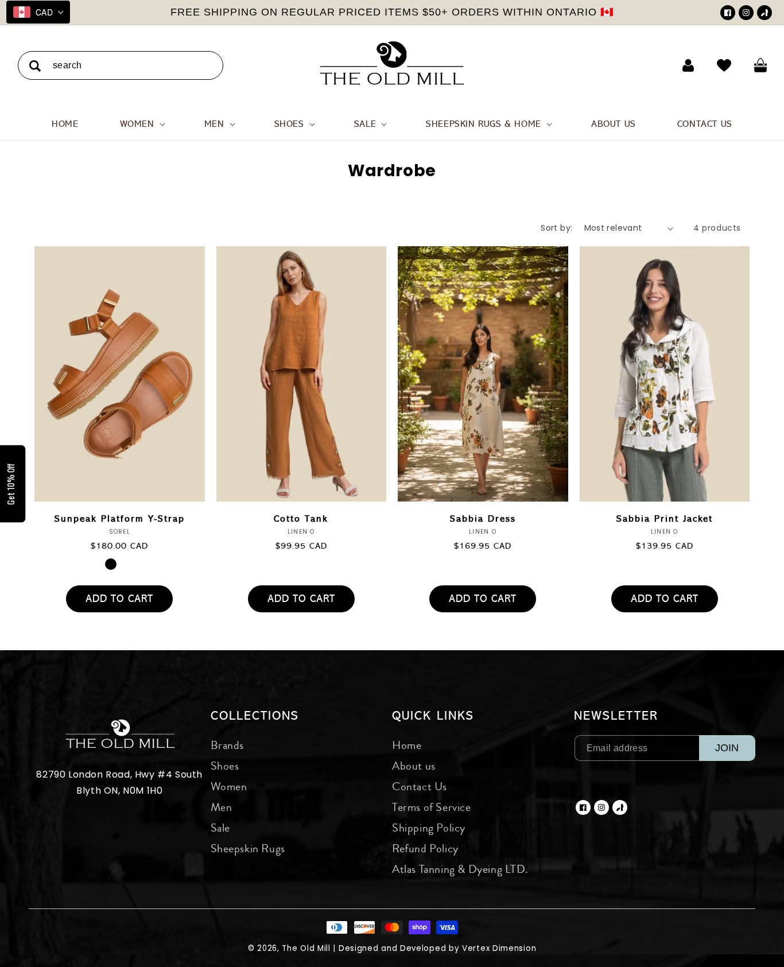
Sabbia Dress (483, 519)
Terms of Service (431, 807)
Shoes (225, 766)
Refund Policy (425, 848)
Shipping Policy (428, 828)
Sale (220, 828)
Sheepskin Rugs (248, 848)
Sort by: (556, 228)
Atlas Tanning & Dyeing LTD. (460, 869)
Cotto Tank (301, 519)
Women (229, 786)
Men (221, 807)
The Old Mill (306, 948)
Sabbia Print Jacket (664, 519)
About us (414, 766)
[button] (141, 124)
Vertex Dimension (499, 948)
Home (406, 745)
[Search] (35, 66)
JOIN (727, 748)
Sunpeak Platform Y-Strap (120, 519)
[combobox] (120, 65)
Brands (227, 745)
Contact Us (419, 786)
